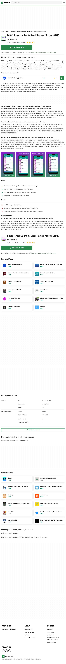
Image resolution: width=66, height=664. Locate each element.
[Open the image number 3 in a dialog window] (53, 164)
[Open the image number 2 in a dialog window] (38, 164)
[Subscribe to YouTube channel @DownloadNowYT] (9, 650)
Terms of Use (50, 632)
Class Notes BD (29, 530)
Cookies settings (51, 642)
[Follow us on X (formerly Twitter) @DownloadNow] (6, 650)
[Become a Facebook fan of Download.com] (3, 650)
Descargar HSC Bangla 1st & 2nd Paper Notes (13, 440)
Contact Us (27, 635)
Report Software (34, 430)
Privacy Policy (50, 629)
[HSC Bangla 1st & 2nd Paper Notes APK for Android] (3, 38)
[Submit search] (12, 2)
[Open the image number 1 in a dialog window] (23, 164)
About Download (29, 629)
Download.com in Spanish (31, 638)
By (11, 42)
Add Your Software (29, 632)
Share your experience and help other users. (43, 52)
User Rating (23, 42)
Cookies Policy (51, 635)
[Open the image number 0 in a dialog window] (8, 164)
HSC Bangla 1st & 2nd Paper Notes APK (33, 37)
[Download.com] (5, 3)
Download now (18, 47)
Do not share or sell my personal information (53, 638)
